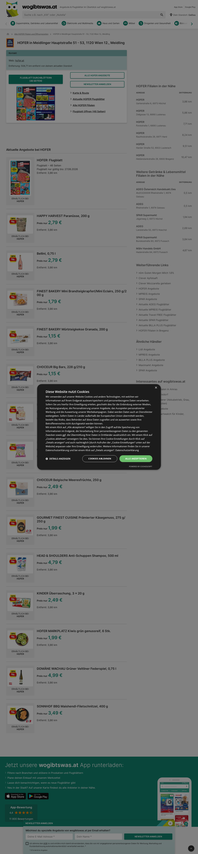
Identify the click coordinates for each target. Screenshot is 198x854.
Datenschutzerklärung (127, 450)
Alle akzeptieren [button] (135, 458)
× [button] (156, 388)
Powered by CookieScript (140, 466)
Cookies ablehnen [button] (99, 458)
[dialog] (99, 427)
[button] (58, 458)
